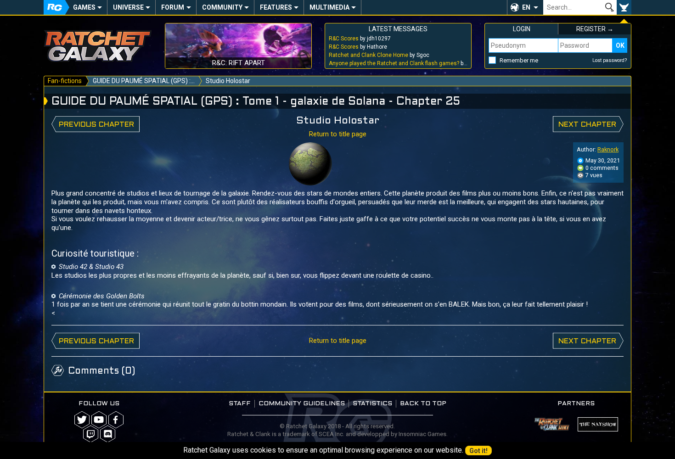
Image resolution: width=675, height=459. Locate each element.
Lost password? (609, 60)
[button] (525, 7)
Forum (172, 7)
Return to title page (337, 134)
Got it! (478, 450)
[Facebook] (116, 419)
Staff (240, 404)
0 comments (601, 167)
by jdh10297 (360, 38)
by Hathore (358, 47)
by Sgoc (379, 55)
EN (526, 7)
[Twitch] (90, 434)
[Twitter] (82, 419)
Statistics (372, 404)
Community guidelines (302, 404)
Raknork (608, 149)
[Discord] (107, 434)
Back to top (423, 404)
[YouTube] (99, 419)
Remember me (519, 60)
